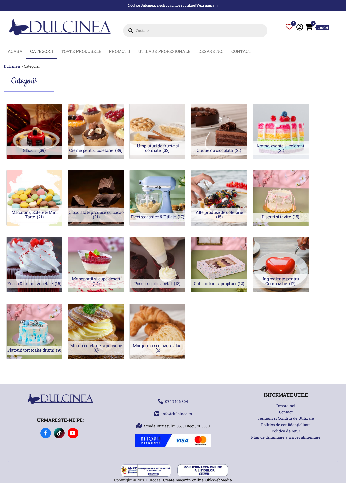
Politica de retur (286, 430)
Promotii (119, 51)
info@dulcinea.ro (176, 413)
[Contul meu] (299, 27)
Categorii (41, 51)
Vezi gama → (207, 5)
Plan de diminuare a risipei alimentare (285, 437)
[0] (289, 27)
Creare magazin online (183, 479)
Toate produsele (81, 51)
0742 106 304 (176, 401)
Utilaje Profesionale (164, 51)
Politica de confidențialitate (286, 424)
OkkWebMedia (218, 479)
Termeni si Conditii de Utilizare (286, 418)
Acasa (15, 51)
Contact (241, 51)
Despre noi (211, 51)
